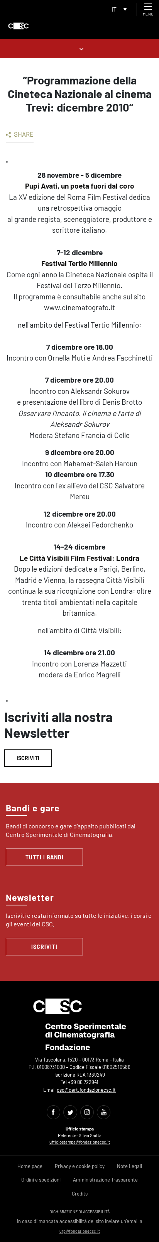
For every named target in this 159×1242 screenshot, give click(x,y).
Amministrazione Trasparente (105, 1180)
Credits (80, 1193)
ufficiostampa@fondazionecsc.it (79, 1141)
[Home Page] (18, 26)
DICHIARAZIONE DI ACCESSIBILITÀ (79, 1211)
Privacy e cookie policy (80, 1166)
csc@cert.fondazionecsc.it (86, 1090)
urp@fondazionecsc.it (79, 1230)
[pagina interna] (80, 48)
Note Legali (129, 1166)
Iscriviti (28, 758)
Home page (29, 1166)
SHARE (23, 134)
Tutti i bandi (44, 857)
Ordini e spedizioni (41, 1180)
